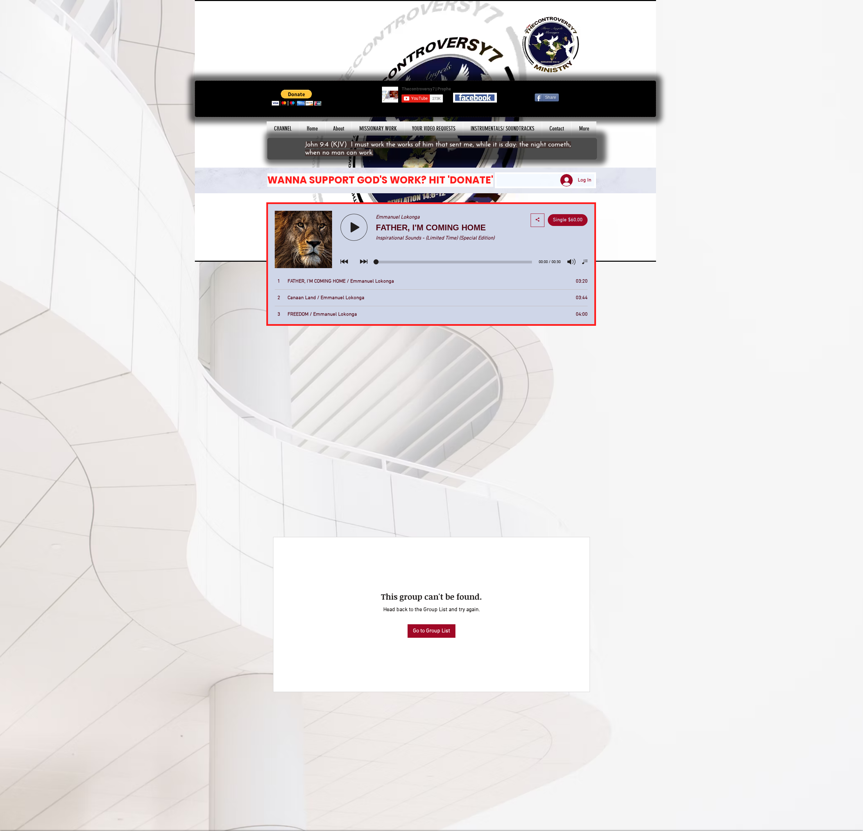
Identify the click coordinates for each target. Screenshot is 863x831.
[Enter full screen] (647, 252)
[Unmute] (215, 252)
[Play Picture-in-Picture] (635, 252)
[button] (296, 98)
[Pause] (203, 252)
